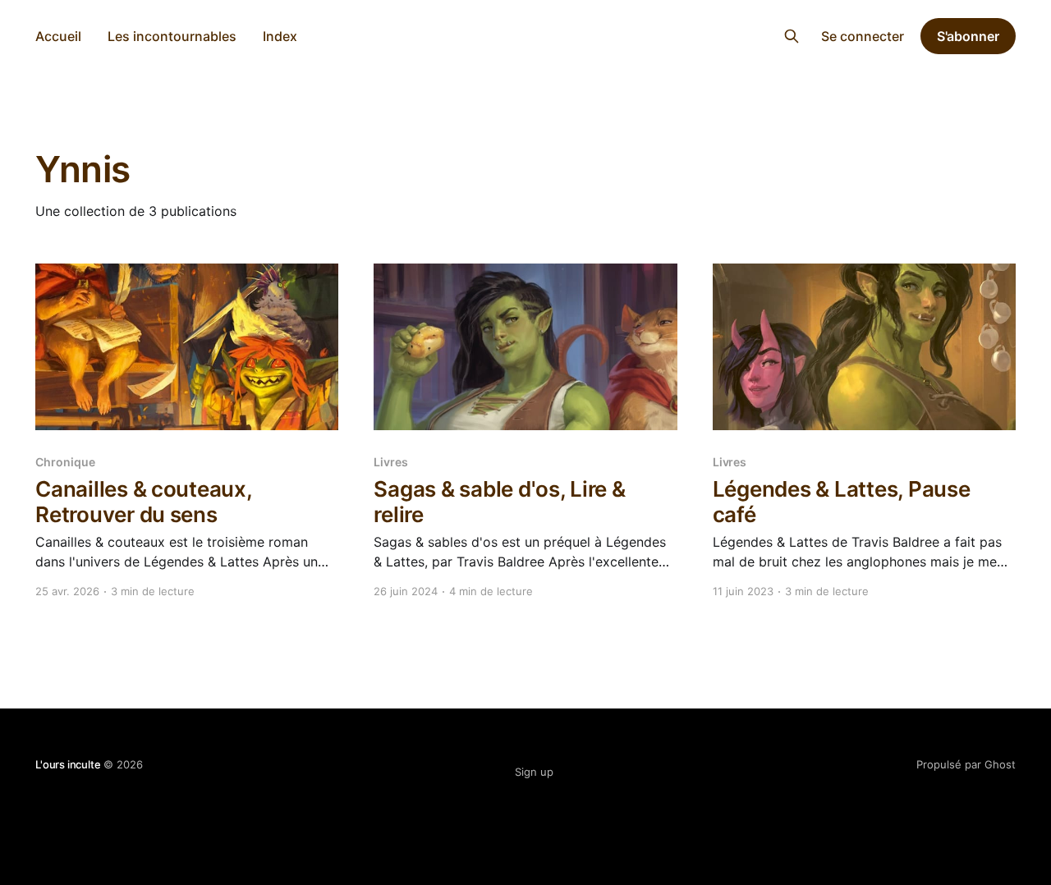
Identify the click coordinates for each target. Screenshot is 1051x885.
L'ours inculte (526, 34)
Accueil (58, 36)
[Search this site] (791, 36)
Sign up (534, 771)
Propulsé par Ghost (966, 764)
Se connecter (862, 36)
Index (280, 36)
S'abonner (968, 36)
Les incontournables (172, 36)
